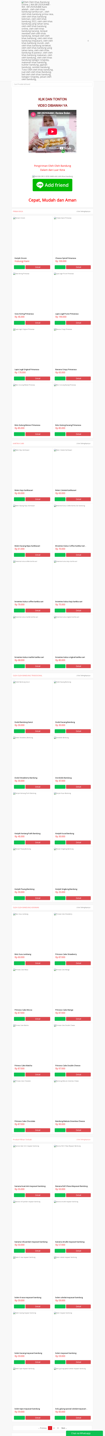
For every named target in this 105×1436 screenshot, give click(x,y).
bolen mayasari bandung (65, 1353)
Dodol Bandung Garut (24, 722)
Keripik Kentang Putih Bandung (27, 833)
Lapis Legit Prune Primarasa (66, 314)
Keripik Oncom (21, 258)
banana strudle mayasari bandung (69, 1242)
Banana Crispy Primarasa (66, 369)
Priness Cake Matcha (23, 1065)
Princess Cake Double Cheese (67, 1065)
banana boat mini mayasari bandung (30, 1186)
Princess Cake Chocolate (25, 1121)
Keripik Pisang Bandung (24, 889)
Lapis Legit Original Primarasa (27, 369)
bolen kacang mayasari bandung (28, 1353)
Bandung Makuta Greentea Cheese (70, 1121)
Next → (64, 1428)
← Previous (42, 1428)
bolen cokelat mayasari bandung (69, 1297)
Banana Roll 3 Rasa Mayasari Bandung (71, 1186)
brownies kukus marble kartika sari (29, 657)
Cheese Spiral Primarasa (65, 258)
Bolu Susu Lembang (23, 954)
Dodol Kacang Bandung (65, 722)
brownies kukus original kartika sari (70, 657)
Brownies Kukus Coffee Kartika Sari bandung (70, 547)
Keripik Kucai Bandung (64, 833)
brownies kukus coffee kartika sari (29, 601)
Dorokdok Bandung (63, 778)
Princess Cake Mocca (23, 1010)
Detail (37, 267)
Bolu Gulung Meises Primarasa (27, 425)
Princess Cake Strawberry (66, 954)
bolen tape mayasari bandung (27, 1408)
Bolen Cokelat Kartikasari (65, 490)
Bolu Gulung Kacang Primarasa (68, 425)
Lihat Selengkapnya (83, 211)
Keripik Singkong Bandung (66, 889)
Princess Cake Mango (64, 1010)
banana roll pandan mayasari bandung (31, 1242)
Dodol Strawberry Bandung (26, 778)
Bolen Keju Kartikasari (24, 490)
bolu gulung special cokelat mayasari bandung (70, 1409)
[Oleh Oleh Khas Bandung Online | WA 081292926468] (38, 40)
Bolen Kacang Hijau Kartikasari (27, 546)
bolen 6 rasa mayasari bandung (28, 1297)
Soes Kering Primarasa (24, 314)
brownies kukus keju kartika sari (68, 601)
